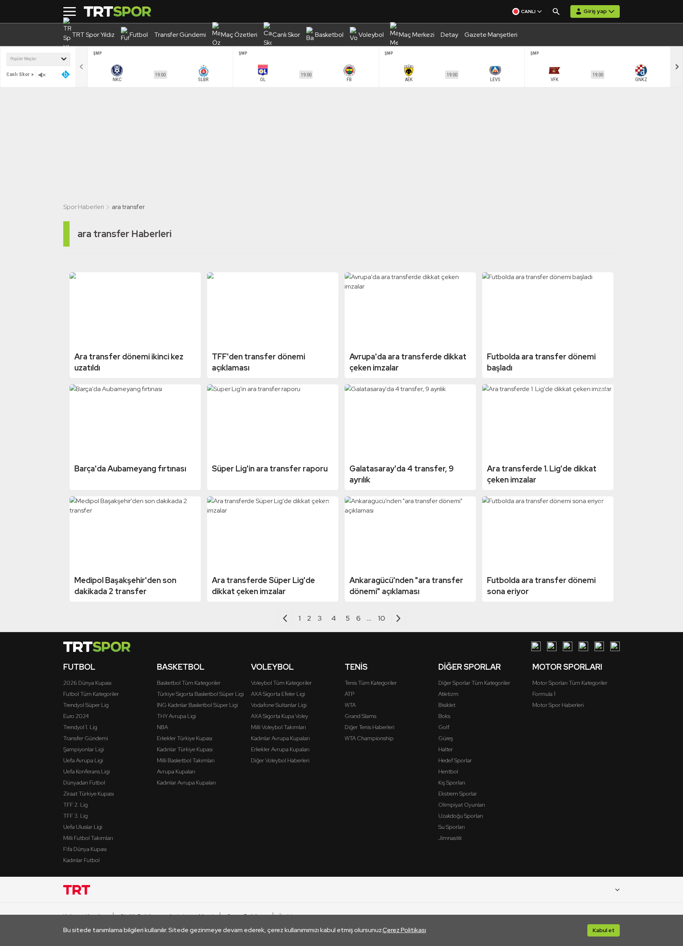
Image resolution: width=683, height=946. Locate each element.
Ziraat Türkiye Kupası (88, 793)
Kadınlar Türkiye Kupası (185, 749)
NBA (162, 727)
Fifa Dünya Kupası (85, 849)
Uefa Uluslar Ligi (82, 826)
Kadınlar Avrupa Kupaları (186, 782)
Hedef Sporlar (455, 760)
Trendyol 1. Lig (80, 727)
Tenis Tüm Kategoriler (371, 682)
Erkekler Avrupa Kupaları (280, 749)
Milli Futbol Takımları (88, 838)
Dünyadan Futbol (84, 782)
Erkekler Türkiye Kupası (184, 738)
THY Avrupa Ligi (176, 716)
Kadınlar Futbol (81, 860)
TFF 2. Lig (75, 804)
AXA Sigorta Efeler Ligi (278, 693)
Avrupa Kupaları (176, 771)
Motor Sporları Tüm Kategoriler (570, 682)
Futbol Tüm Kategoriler (91, 693)
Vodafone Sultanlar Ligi (279, 705)
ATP (349, 693)
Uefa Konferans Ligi (86, 771)
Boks (444, 716)
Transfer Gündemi (85, 738)
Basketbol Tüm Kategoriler (189, 682)
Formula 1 (543, 693)
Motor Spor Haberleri (558, 705)
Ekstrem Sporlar (457, 793)
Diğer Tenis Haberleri (369, 727)
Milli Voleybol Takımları (278, 727)
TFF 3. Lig (75, 815)
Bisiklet (446, 705)
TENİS (356, 667)
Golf (443, 727)
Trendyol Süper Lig (86, 705)
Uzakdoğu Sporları (460, 815)
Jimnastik (450, 838)
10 (381, 618)
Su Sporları (451, 826)
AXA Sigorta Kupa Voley (279, 716)
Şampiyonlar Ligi (83, 749)
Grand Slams (360, 716)
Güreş (445, 738)
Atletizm (448, 693)
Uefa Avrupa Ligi (83, 760)
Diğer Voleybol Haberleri (280, 760)
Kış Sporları (451, 782)
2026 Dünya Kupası (87, 682)
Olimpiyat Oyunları (461, 804)
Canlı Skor (18, 74)
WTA (350, 705)
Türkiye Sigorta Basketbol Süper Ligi (200, 693)
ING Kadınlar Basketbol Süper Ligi (197, 705)
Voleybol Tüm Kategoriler (281, 682)
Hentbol (448, 771)
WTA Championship (369, 738)
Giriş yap (595, 11)
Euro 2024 (76, 716)
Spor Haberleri (83, 207)
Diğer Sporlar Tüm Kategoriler (474, 682)
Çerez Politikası (404, 930)
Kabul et (603, 930)
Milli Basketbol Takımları (186, 760)
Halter (445, 749)
